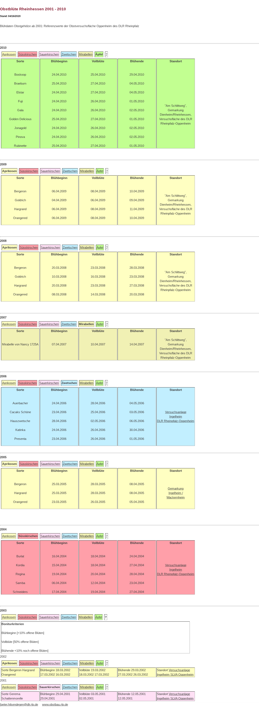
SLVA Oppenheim (182, 674)
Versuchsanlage (179, 670)
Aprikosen (9, 54)
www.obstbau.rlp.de (55, 704)
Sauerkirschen (49, 54)
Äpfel (100, 171)
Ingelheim (163, 674)
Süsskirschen (27, 54)
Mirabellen (85, 54)
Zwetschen (69, 54)
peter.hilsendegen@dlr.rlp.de (19, 704)
